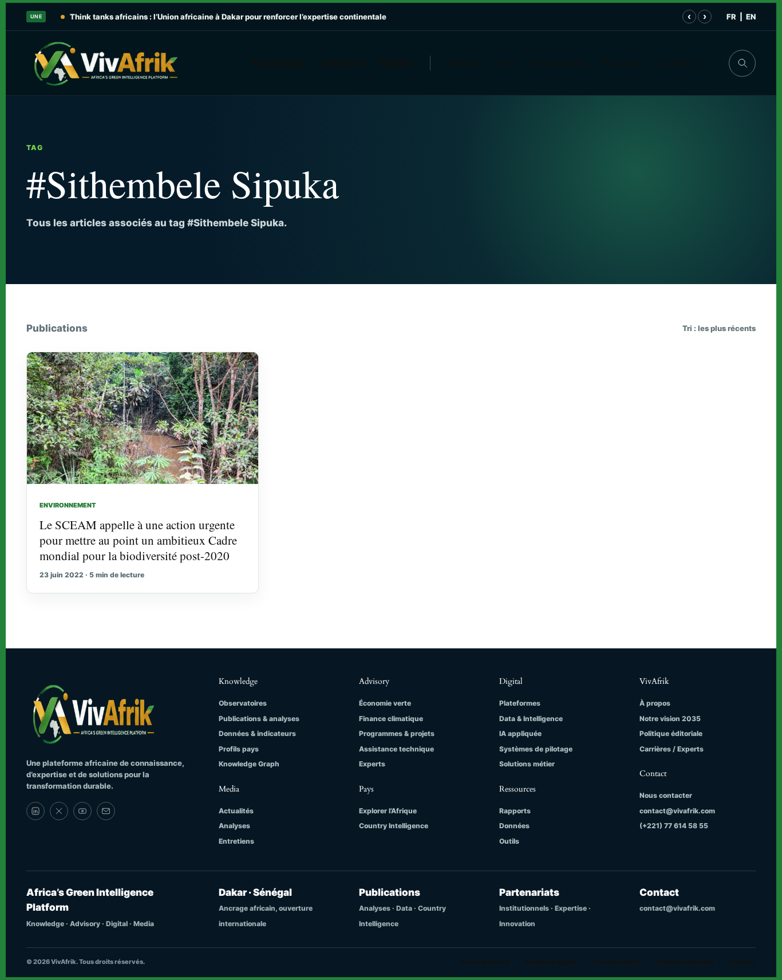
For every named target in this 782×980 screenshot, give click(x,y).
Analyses (234, 825)
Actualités (236, 810)
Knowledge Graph (249, 763)
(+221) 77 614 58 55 (673, 825)
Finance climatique (391, 718)
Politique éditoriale (670, 733)
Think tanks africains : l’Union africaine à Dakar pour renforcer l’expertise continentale (228, 16)
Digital (396, 63)
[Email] (106, 811)
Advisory (343, 63)
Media (464, 63)
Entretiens (236, 841)
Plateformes (519, 703)
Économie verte (385, 703)
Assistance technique (396, 749)
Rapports (515, 810)
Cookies (743, 962)
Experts (372, 763)
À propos (623, 63)
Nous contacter (665, 795)
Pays (505, 63)
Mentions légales (551, 962)
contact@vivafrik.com (677, 810)
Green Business (484, 962)
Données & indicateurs (257, 733)
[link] (35, 811)
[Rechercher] (742, 63)
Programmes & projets (397, 733)
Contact (679, 63)
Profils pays (239, 749)
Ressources (559, 63)
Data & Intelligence (531, 718)
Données (514, 825)
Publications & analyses (259, 718)
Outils (509, 841)
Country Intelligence (393, 825)
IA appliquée (520, 733)
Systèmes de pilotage (535, 749)
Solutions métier (527, 763)
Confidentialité (616, 962)
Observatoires (243, 703)
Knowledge (279, 63)
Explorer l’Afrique (388, 810)
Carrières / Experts (671, 749)
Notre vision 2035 (670, 718)
